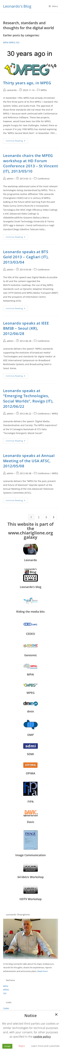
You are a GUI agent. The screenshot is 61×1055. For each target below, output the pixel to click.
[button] (56, 1014)
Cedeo (6, 1008)
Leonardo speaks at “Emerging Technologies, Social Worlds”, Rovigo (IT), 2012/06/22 (28, 398)
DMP (30, 735)
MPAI (5, 42)
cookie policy (42, 1036)
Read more (42, 971)
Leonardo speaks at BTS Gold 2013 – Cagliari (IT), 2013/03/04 (26, 257)
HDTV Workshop (31, 899)
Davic (30, 822)
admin (10, 178)
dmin (30, 711)
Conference (44, 178)
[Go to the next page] (54, 517)
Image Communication (30, 855)
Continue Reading (17, 140)
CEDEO (30, 634)
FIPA (31, 801)
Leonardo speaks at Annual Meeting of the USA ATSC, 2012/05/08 (29, 460)
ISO (17, 42)
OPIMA (30, 773)
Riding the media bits (30, 611)
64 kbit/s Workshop (31, 877)
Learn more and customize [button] (45, 1045)
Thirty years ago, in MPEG (27, 82)
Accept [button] (7, 1046)
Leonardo (12, 90)
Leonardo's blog (30, 587)
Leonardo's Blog (17, 6)
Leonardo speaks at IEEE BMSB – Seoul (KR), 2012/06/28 (26, 328)
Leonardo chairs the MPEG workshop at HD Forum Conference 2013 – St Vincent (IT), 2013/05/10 (30, 163)
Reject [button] (22, 1045)
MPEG (12, 42)
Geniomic (30, 655)
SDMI (30, 754)
